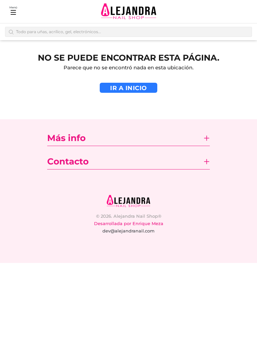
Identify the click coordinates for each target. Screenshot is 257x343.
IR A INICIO (128, 88)
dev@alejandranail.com (128, 230)
